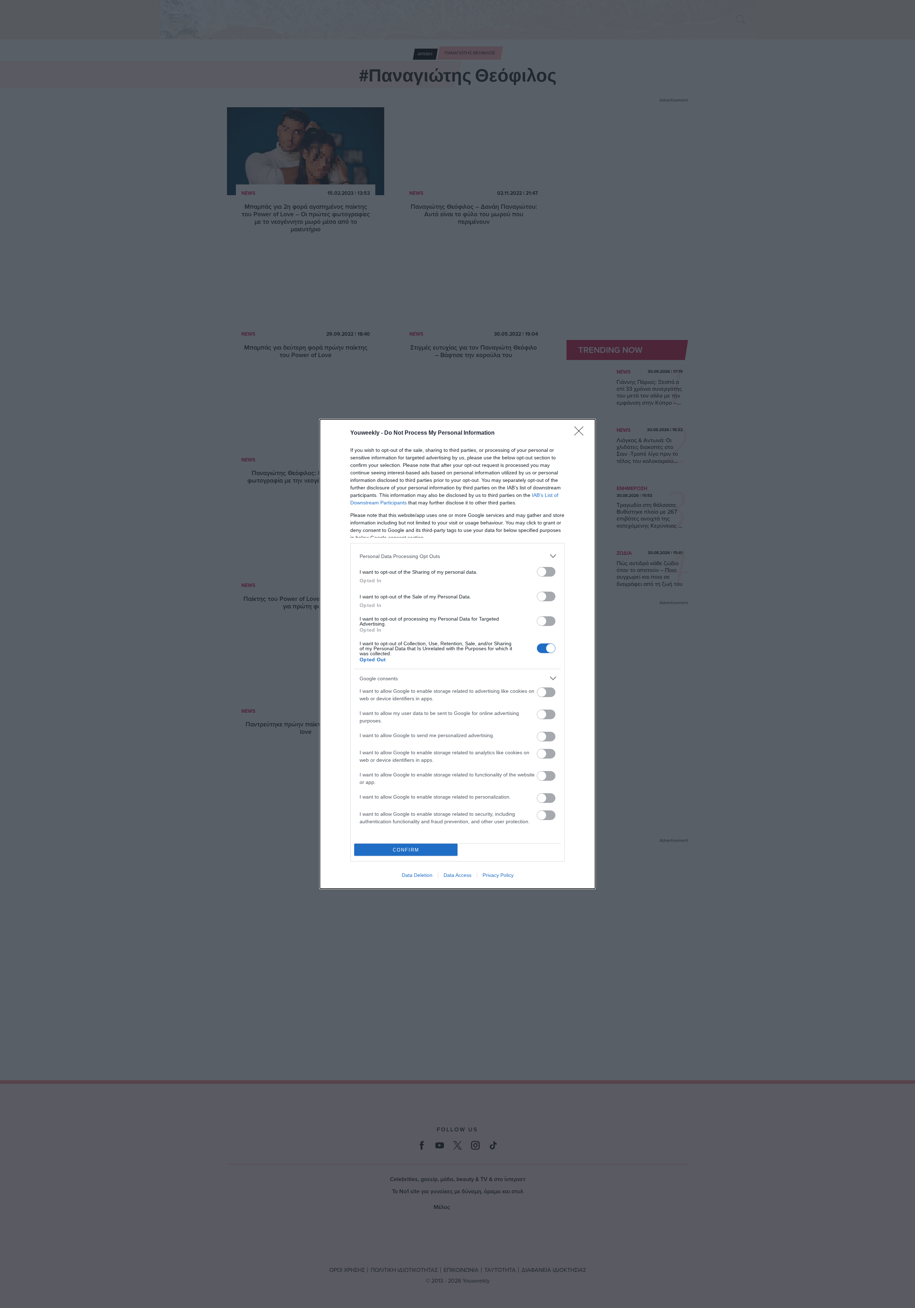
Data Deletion (417, 875)
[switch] (546, 572)
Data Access (457, 875)
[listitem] (457, 556)
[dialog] (457, 654)
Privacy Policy (498, 875)
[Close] (581, 433)
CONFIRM (406, 850)
